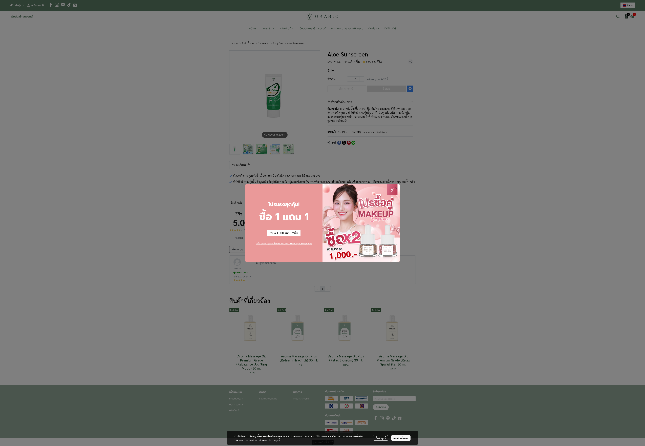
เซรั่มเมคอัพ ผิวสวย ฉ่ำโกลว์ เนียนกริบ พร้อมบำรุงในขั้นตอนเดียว (284, 243)
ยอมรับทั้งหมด (400, 437)
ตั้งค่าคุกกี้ (380, 437)
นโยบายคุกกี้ (274, 439)
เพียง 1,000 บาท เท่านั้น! (284, 233)
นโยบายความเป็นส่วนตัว (251, 439)
